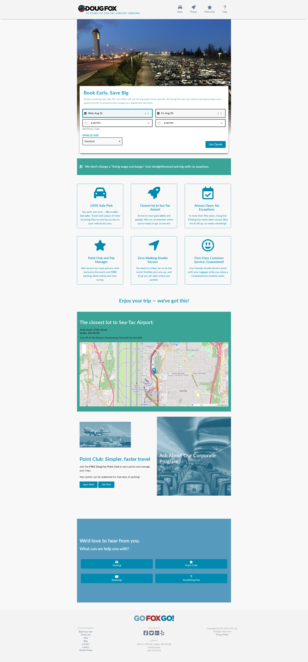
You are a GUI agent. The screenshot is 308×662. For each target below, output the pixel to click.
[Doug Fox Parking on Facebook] (145, 634)
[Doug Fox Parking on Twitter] (151, 634)
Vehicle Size (90, 135)
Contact (85, 644)
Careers (85, 647)
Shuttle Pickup (85, 650)
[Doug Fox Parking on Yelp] (162, 634)
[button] (154, 371)
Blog (86, 641)
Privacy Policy (222, 635)
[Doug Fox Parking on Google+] (157, 634)
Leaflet (196, 405)
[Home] (102, 9)
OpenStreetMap (210, 405)
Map (86, 638)
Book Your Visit (86, 632)
